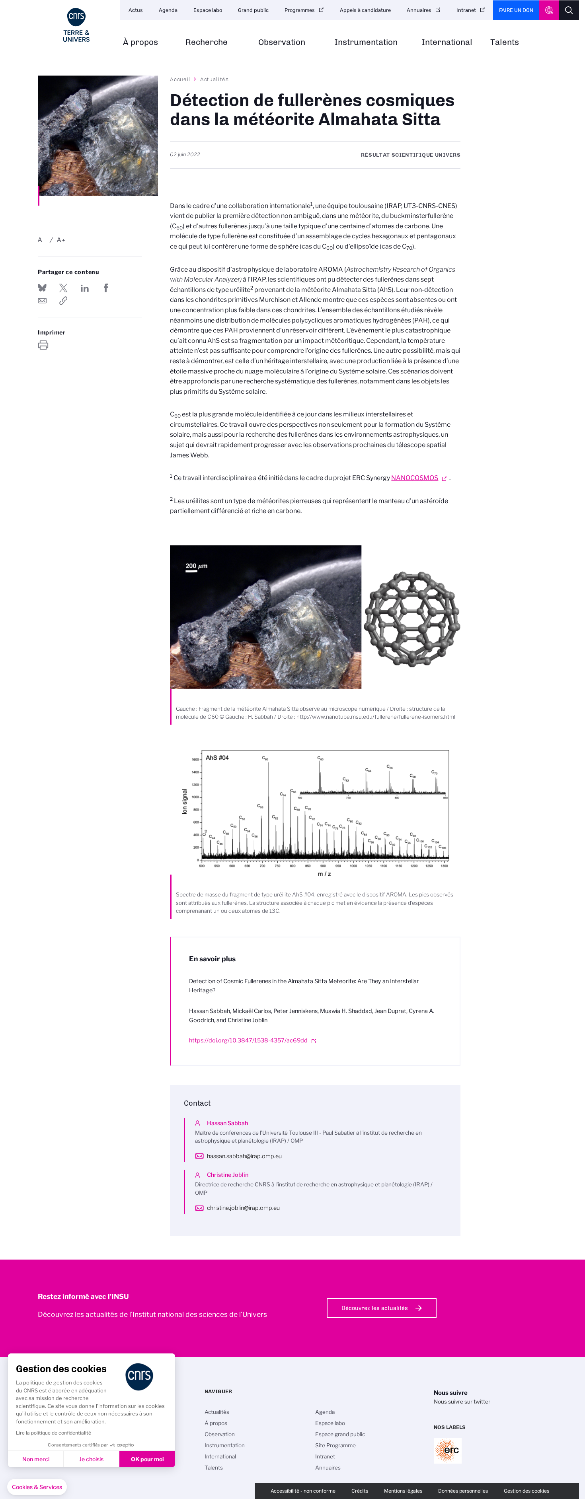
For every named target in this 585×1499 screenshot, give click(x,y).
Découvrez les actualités (374, 1308)
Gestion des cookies (526, 1491)
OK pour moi (147, 1459)
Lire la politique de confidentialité (53, 1433)
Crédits (359, 1491)
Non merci (35, 1459)
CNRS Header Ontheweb (549, 10)
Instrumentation (366, 42)
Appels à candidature (365, 10)
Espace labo (207, 10)
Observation (281, 42)
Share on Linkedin (84, 288)
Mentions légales (403, 1491)
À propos (140, 42)
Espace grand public (340, 1434)
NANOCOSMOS (414, 478)
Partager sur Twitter (63, 288)
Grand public (253, 10)
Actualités (214, 79)
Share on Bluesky (42, 288)
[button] (37, 1487)
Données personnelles (463, 1491)
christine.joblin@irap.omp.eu (243, 1207)
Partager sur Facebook (105, 288)
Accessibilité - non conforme (303, 1491)
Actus (136, 10)
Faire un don (516, 10)
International (447, 42)
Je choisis (91, 1459)
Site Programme (335, 1445)
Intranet (466, 10)
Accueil (180, 79)
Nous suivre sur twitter (462, 1401)
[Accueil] (76, 25)
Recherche (206, 42)
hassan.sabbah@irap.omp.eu (244, 1156)
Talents (504, 42)
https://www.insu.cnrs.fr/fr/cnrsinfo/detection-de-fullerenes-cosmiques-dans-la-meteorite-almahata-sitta (63, 300)
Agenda (168, 10)
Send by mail (42, 300)
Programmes (300, 10)
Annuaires (419, 10)
